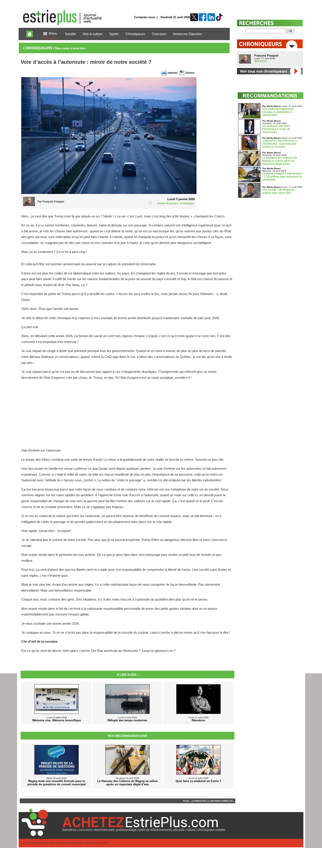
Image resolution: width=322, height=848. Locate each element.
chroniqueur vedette (211, 830)
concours (85, 830)
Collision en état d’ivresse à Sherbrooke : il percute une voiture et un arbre (279, 143)
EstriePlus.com (44, 843)
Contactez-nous (144, 17)
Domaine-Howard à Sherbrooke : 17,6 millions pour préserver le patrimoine (282, 176)
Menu (53, 33)
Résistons (260, 61)
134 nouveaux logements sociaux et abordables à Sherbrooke (278, 112)
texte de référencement (154, 830)
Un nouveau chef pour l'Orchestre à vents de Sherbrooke (276, 129)
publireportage (126, 830)
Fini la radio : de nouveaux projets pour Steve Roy (278, 191)
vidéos (190, 830)
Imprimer (173, 72)
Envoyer (190, 72)
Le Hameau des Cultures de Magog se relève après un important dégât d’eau (279, 160)
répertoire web (104, 830)
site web (178, 830)
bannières (69, 830)
